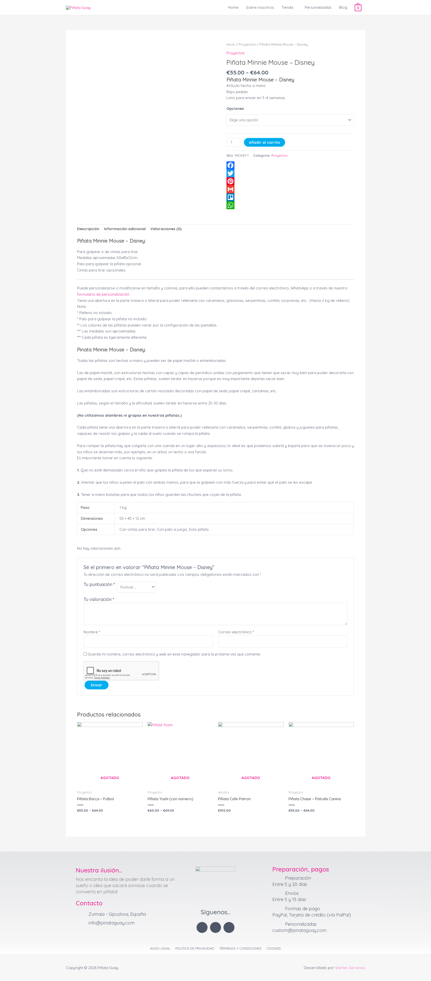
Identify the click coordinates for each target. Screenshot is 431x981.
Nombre (92, 632)
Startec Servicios (350, 967)
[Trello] (290, 197)
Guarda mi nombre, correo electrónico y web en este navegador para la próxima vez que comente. (174, 654)
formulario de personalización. (103, 294)
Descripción (88, 228)
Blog (343, 7)
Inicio (230, 44)
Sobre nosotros (260, 7)
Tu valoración (99, 599)
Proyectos (247, 44)
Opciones (235, 108)
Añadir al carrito (264, 142)
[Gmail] (290, 189)
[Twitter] (290, 173)
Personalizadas (318, 7)
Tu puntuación (99, 584)
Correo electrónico (236, 632)
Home (233, 7)
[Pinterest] (290, 181)
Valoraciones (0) (166, 228)
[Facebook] (290, 165)
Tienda (287, 7)
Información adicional (125, 228)
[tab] (88, 229)
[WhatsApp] (290, 205)
